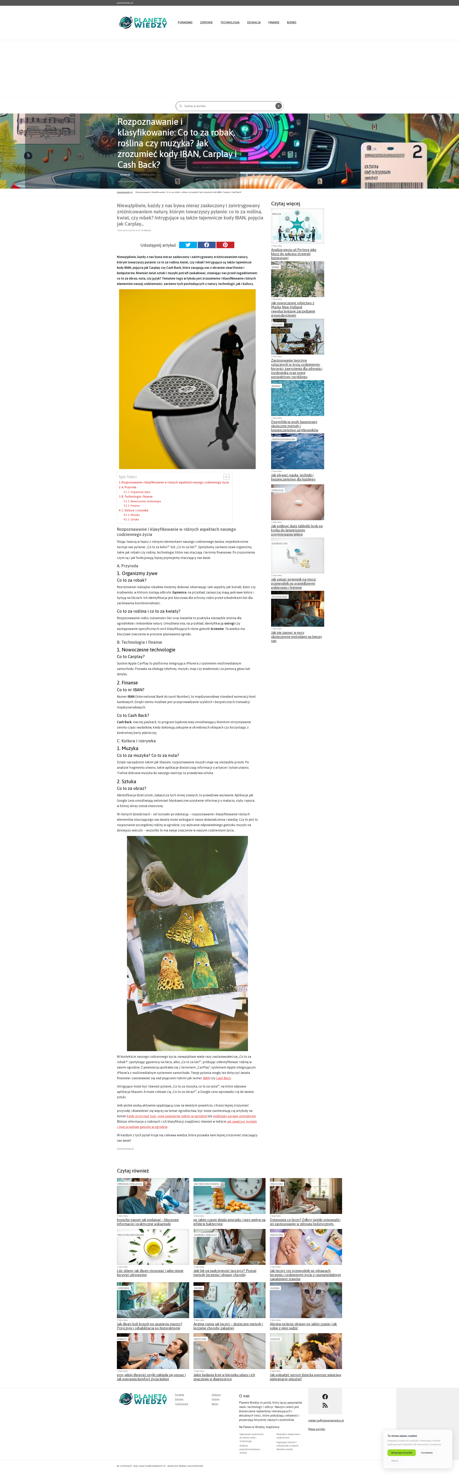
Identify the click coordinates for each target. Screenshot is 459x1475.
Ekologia (277, 324)
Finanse (273, 22)
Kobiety (122, 1339)
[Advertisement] (229, 70)
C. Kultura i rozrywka (135, 510)
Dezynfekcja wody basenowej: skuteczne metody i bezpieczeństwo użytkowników (294, 425)
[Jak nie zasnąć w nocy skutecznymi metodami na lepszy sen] (297, 609)
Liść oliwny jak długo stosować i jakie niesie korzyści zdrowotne (150, 1273)
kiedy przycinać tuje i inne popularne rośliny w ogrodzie (167, 1116)
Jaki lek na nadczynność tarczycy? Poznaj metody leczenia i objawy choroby (224, 1273)
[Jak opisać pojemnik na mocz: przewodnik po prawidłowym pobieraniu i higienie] (297, 555)
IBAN (206, 1078)
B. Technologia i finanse (137, 496)
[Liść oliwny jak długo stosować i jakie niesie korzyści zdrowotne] (153, 1247)
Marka (275, 267)
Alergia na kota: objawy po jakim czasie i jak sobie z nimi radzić (303, 1326)
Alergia (275, 1288)
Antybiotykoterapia (206, 1184)
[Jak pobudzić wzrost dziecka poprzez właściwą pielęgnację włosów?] (306, 1351)
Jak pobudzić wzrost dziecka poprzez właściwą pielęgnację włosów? (305, 1377)
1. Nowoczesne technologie (144, 501)
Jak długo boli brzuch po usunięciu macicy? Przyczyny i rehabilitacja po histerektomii (149, 1326)
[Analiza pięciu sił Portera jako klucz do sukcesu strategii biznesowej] (297, 226)
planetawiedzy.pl (125, 192)
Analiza (276, 213)
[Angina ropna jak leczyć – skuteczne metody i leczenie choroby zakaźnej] (229, 1300)
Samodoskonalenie (283, 439)
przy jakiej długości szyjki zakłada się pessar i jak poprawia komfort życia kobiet (151, 1377)
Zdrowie (206, 22)
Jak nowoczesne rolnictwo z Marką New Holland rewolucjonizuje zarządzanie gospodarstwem (293, 306)
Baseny (276, 386)
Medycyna (276, 1184)
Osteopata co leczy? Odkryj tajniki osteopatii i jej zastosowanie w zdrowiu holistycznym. (305, 1222)
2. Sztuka (133, 519)
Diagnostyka (280, 543)
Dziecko (275, 1339)
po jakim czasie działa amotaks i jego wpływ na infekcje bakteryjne (229, 1222)
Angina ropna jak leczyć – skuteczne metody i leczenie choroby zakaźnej (228, 1326)
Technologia (230, 22)
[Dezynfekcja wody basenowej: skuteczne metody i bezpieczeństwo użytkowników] (297, 398)
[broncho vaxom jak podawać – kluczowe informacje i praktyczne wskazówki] (153, 1196)
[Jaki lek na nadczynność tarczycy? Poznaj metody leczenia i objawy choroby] (229, 1247)
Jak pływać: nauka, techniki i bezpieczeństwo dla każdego (293, 477)
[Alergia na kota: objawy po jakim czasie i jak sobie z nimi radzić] (306, 1300)
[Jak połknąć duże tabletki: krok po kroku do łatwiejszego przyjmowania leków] (297, 502)
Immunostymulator (129, 1184)
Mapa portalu (316, 1429)
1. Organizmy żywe (139, 491)
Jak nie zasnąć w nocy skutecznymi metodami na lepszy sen (296, 635)
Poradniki (185, 22)
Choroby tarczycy (205, 1234)
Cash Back (223, 1078)
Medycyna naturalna (130, 1234)
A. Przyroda (129, 487)
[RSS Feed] (325, 1405)
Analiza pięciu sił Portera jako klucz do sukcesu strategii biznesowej (293, 253)
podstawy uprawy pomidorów (234, 1116)
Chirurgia (123, 1288)
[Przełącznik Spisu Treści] (225, 477)
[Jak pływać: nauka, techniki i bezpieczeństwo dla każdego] (297, 451)
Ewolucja (277, 490)
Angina (198, 1288)
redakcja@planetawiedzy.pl (326, 1420)
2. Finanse (134, 505)
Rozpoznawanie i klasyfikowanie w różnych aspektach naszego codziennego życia (175, 482)
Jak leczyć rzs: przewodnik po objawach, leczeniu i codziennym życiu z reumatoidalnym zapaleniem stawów (305, 1274)
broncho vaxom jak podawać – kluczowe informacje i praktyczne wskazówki (148, 1222)
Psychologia (279, 596)
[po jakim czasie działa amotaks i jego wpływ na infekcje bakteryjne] (229, 1196)
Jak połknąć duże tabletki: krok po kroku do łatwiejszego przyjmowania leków (297, 529)
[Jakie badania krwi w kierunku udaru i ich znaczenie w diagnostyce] (229, 1351)
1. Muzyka (134, 514)
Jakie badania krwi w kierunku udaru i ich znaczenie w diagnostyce (224, 1377)
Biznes (291, 22)
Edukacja (254, 22)
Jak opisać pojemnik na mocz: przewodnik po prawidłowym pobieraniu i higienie (293, 582)
